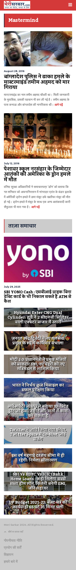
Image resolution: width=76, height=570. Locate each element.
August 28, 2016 (14, 71)
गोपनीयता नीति (13, 540)
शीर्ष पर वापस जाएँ (15, 531)
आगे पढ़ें (58, 105)
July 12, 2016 (11, 163)
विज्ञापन (8, 554)
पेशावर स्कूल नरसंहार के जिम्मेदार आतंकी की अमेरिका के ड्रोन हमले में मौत (37, 174)
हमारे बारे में (11, 561)
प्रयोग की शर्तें (12, 547)
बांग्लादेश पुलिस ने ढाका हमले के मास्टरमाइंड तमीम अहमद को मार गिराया (37, 82)
